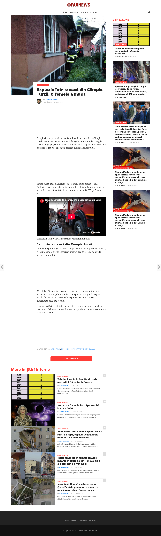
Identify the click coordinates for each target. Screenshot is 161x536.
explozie (64, 349)
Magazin (84, 12)
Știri (65, 12)
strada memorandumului (85, 349)
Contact (94, 12)
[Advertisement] (71, 121)
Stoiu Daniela (121, 97)
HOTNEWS (72, 349)
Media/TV (74, 12)
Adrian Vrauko (64, 385)
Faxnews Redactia (52, 99)
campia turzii (55, 349)
